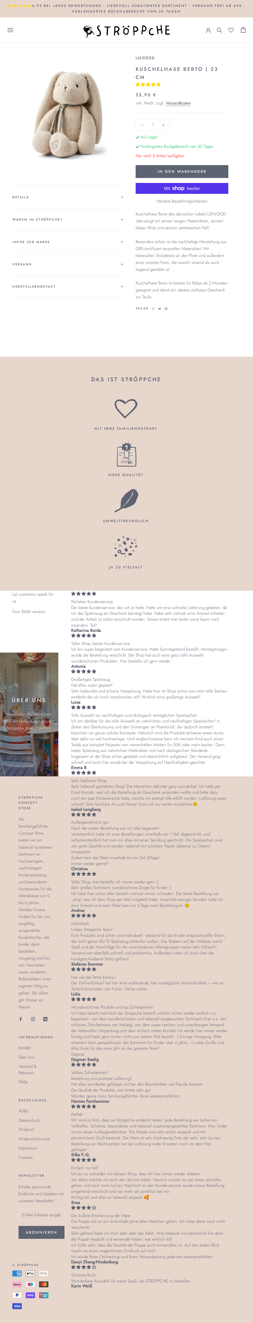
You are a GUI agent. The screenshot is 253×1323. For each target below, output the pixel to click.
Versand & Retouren (28, 1069)
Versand (22, 264)
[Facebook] (153, 308)
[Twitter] (159, 308)
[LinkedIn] (45, 1018)
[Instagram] (33, 1018)
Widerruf (26, 1129)
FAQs (23, 1082)
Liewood (145, 57)
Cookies (26, 1157)
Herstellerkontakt (34, 286)
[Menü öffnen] (10, 30)
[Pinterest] (166, 308)
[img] (149, 594)
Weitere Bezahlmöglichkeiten (182, 201)
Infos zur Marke (31, 242)
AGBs (23, 1111)
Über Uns (26, 1057)
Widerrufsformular (34, 1139)
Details (20, 197)
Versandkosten (178, 103)
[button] (149, 84)
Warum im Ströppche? (37, 219)
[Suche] (219, 29)
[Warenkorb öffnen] (243, 30)
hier (47, 728)
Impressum (28, 1148)
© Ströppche (25, 1265)
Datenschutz (29, 1120)
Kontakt (25, 1048)
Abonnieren (41, 1232)
